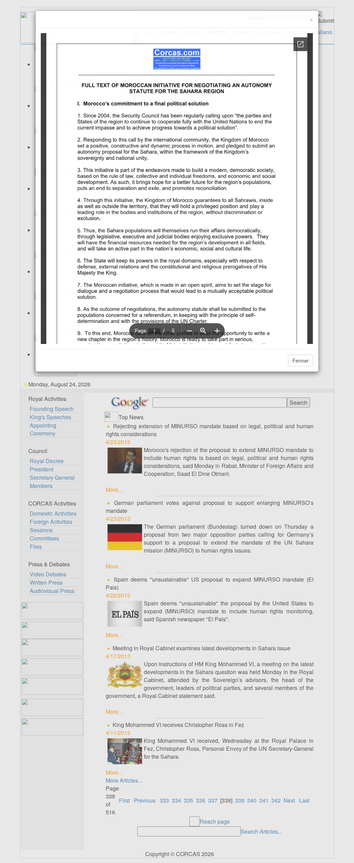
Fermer (300, 360)
